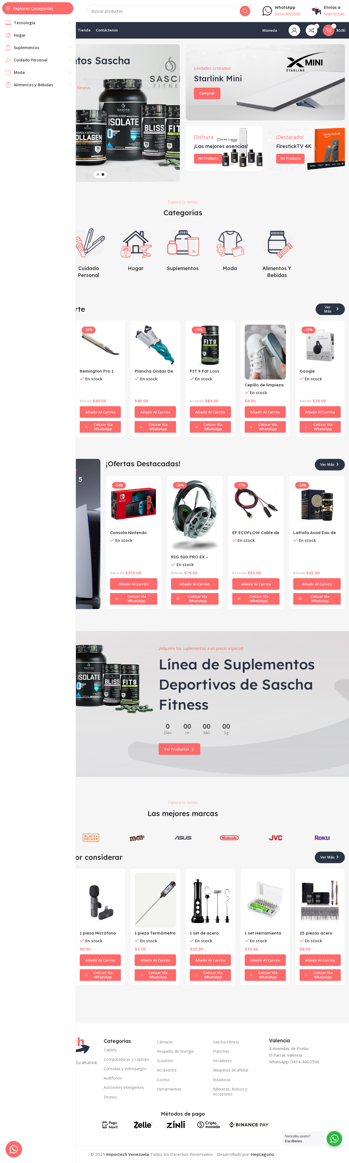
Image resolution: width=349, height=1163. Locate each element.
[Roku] (322, 838)
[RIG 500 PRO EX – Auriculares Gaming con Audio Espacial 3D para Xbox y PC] (195, 515)
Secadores (222, 1060)
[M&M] (136, 838)
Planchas (221, 1051)
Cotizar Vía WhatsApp (103, 426)
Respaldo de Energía (175, 1051)
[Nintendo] (229, 838)
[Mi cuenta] (294, 30)
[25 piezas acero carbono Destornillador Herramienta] (320, 900)
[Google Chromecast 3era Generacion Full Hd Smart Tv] (320, 345)
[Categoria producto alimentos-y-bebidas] (277, 252)
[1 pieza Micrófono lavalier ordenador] (100, 900)
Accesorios (167, 1070)
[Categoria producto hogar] (135, 249)
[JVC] (275, 838)
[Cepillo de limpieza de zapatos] (265, 352)
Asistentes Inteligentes (124, 1087)
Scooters (165, 1060)
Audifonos (113, 1078)
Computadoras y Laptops (126, 1059)
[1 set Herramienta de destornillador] (265, 900)
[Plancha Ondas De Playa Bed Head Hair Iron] (155, 345)
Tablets (110, 1049)
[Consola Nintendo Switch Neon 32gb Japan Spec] (134, 503)
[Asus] (182, 838)
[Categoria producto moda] (230, 249)
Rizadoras (222, 1079)
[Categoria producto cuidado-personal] (89, 252)
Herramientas (169, 1089)
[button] (173, 113)
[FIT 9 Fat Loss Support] (210, 345)
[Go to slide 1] (98, 174)
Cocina (163, 1079)
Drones (110, 1097)
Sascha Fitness (226, 1041)
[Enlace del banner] (265, 82)
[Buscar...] (245, 11)
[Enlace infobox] (281, 11)
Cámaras (165, 1041)
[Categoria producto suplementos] (183, 249)
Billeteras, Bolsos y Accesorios (230, 1091)
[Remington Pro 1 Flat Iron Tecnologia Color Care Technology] (100, 345)
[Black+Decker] (90, 838)
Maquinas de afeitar (231, 1070)
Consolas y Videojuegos (125, 1068)
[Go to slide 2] (103, 174)
